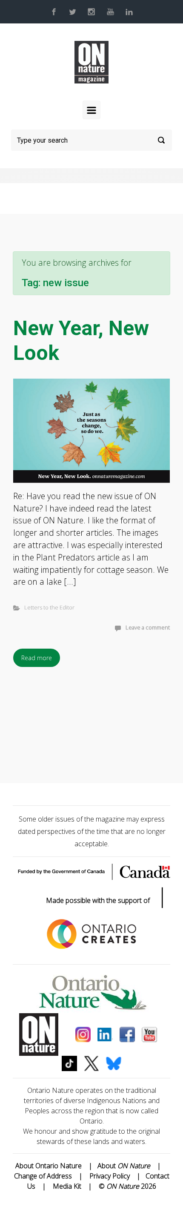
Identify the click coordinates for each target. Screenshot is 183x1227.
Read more (36, 658)
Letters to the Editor (49, 607)
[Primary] (91, 110)
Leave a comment (148, 627)
